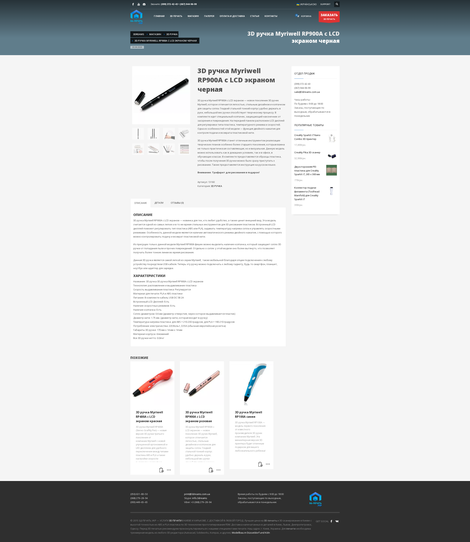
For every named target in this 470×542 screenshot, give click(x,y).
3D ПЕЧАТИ (175, 520)
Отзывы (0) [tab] (177, 202)
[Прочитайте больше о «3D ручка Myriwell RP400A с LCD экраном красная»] (161, 470)
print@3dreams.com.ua (197, 494)
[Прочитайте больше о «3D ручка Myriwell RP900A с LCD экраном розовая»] (211, 470)
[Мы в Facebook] (331, 521)
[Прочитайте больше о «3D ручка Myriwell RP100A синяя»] (260, 464)
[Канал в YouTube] (138, 4)
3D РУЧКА (216, 186)
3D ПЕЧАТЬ (329, 16)
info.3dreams (199, 498)
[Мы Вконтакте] (337, 521)
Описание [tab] (140, 203)
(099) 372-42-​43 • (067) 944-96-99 (179, 4)
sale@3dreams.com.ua (307, 92)
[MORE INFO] (169, 470)
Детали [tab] (158, 202)
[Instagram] (144, 4)
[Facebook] (133, 4)
